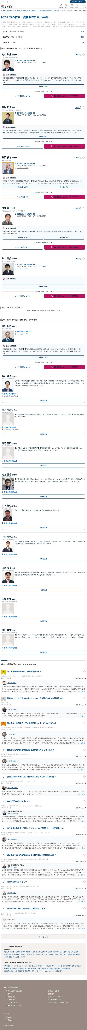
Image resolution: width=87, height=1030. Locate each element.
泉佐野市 (13, 427)
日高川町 (50, 954)
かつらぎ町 (63, 952)
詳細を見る (43, 400)
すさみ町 (69, 954)
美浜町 (23, 954)
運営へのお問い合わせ (14, 1005)
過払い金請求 (42, 968)
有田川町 (16, 954)
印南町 (38, 954)
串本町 (23, 957)
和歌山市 (28, 331)
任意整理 (21, 968)
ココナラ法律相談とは (14, 991)
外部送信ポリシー (54, 1000)
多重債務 (27, 971)
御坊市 (28, 952)
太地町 (6, 957)
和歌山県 (20, 331)
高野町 (76, 952)
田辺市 (33, 952)
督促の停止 (13, 968)
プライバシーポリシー (56, 997)
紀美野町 (56, 952)
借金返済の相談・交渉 (10, 971)
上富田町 (62, 954)
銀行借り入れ (33, 966)
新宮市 (38, 952)
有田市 (23, 952)
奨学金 (60, 966)
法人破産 (6, 968)
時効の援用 (57, 968)
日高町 (28, 954)
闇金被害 (21, 971)
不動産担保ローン (51, 966)
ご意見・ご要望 (53, 991)
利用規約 (51, 994)
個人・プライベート (37, 971)
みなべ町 (44, 954)
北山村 (17, 957)
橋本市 (17, 952)
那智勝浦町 (76, 954)
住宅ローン (41, 966)
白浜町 (57, 954)
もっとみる (43, 937)
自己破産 (78, 966)
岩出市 (13, 394)
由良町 (33, 954)
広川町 (11, 954)
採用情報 (9, 1020)
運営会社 (9, 1017)
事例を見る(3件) (23, 237)
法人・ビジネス (49, 971)
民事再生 (34, 968)
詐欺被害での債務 (68, 966)
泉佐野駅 (7, 429)
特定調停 (50, 968)
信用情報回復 (66, 968)
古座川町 (11, 957)
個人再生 (27, 968)
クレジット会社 (16, 966)
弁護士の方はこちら (78, 1)
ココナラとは (11, 1000)
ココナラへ (6, 2)
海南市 (12, 952)
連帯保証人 (59, 971)
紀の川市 (20, 60)
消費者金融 (7, 966)
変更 (82, 31)
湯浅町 (6, 954)
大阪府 (6, 427)
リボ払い (25, 966)
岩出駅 (6, 396)
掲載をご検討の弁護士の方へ (58, 1003)
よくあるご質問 (11, 1003)
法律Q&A (9, 994)
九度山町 (70, 952)
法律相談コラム (11, 997)
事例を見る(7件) (23, 187)
